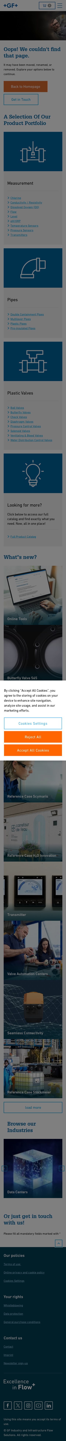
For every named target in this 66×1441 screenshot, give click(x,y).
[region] (33, 721)
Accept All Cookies (33, 750)
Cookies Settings (33, 723)
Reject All (33, 737)
